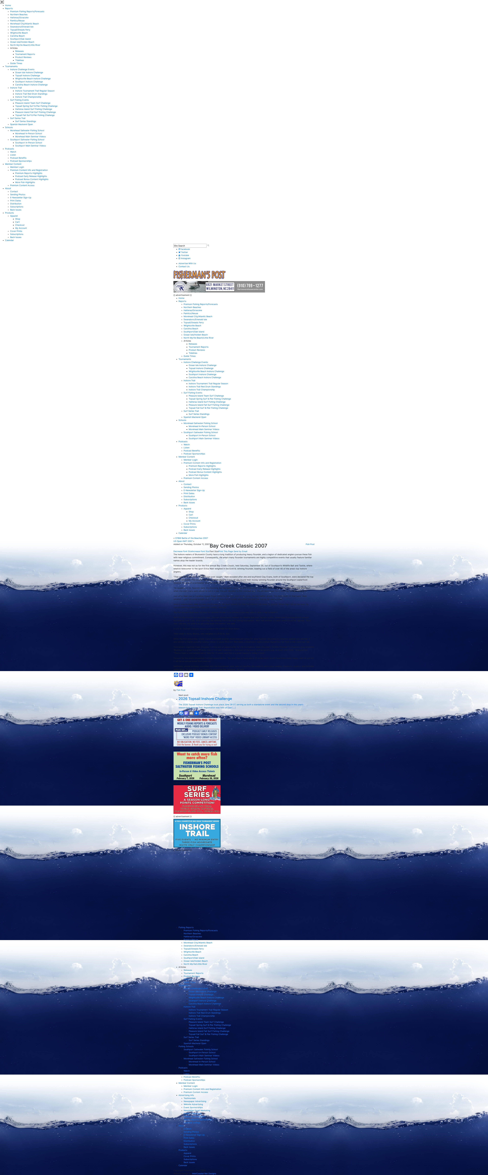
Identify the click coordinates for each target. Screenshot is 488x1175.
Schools (9, 127)
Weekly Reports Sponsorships (198, 1119)
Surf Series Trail (17, 118)
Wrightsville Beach (19, 33)
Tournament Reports (25, 54)
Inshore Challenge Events (22, 69)
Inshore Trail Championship (28, 97)
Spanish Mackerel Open (21, 124)
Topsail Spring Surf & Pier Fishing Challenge (36, 106)
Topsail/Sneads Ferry (20, 29)
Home (8, 5)
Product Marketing (193, 1113)
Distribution (15, 203)
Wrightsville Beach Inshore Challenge (33, 78)
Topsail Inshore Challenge (27, 75)
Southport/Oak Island (20, 39)
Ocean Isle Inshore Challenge (29, 72)
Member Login (17, 167)
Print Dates (15, 200)
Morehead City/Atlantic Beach (24, 23)
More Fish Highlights (25, 182)
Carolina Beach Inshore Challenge (31, 84)
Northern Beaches (18, 14)
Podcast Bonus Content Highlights (31, 179)
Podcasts (9, 148)
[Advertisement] (196, 870)
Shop (17, 219)
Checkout (20, 225)
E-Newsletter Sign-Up (20, 197)
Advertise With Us (187, 263)
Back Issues (15, 209)
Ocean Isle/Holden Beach (22, 42)
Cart (17, 222)
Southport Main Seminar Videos (30, 145)
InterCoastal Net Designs (204, 1173)
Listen (13, 155)
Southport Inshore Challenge (29, 81)
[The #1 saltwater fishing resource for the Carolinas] (199, 275)
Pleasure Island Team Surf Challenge (32, 103)
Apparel (14, 216)
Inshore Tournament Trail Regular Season (35, 90)
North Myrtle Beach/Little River (25, 45)
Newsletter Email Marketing (197, 1110)
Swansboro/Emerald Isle (21, 26)
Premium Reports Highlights (28, 173)
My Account (21, 228)
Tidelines (19, 60)
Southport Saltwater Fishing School (27, 139)
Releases (19, 51)
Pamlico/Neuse (17, 20)
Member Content (13, 164)
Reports (9, 8)
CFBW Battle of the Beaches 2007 (191, 538)
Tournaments (11, 66)
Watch (13, 152)
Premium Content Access (22, 185)
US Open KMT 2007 (183, 541)
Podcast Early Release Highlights (31, 176)
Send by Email (240, 551)
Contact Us (184, 266)
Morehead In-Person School (28, 133)
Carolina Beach (17, 36)
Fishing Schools (186, 1046)
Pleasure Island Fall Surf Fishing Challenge (35, 112)
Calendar (9, 240)
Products (9, 213)
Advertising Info (186, 1095)
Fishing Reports (186, 927)
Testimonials (190, 1098)
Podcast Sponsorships (21, 161)
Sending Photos (17, 194)
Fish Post (310, 544)
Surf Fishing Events (19, 100)
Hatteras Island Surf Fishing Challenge (33, 109)
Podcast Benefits (18, 158)
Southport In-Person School (28, 142)
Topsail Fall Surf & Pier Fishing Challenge (35, 115)
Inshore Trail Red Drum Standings (31, 94)
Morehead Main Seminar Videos (30, 136)
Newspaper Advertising (195, 1101)
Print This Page (225, 551)
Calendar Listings (192, 1122)
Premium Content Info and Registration (29, 170)
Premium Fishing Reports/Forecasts (27, 11)
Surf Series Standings (25, 121)
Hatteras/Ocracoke (19, 17)
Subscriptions (16, 206)
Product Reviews (23, 57)
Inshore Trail (16, 87)
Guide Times (16, 63)
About (8, 188)
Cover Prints (16, 231)
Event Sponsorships (193, 1107)
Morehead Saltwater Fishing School (27, 130)
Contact (14, 191)
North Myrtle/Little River (195, 964)
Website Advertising (193, 1104)
